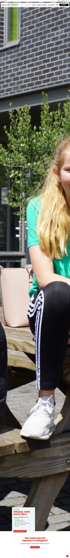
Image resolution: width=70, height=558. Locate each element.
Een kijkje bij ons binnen (21, 531)
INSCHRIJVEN (63, 4)
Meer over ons (34, 547)
